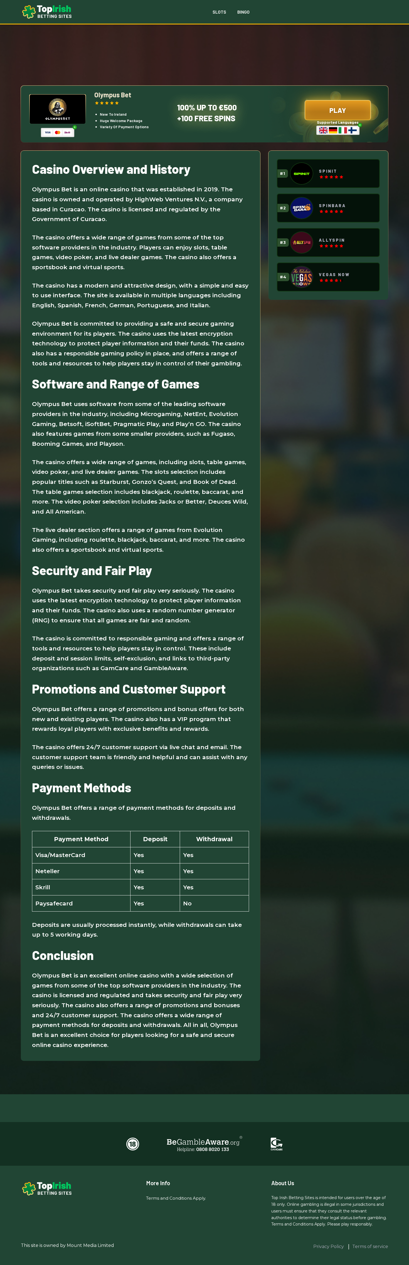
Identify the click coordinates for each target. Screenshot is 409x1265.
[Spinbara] (301, 208)
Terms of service (370, 1246)
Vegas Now (334, 274)
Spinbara (332, 205)
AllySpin (332, 239)
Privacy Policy (329, 1246)
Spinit (328, 171)
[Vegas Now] (301, 277)
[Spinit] (301, 173)
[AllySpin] (301, 242)
